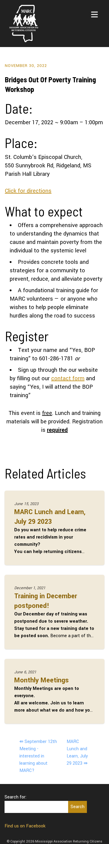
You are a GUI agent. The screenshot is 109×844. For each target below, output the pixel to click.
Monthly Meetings (41, 680)
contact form (67, 378)
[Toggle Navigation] (94, 14)
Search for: (15, 797)
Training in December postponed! (45, 601)
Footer (82, 6)
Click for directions (28, 191)
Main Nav (38, 6)
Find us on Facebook (25, 826)
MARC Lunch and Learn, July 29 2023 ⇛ (77, 752)
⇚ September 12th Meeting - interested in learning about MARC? (38, 756)
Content (61, 6)
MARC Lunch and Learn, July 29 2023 (49, 516)
